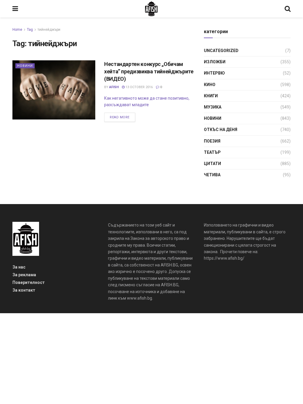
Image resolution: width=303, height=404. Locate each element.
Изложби (214, 61)
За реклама (24, 274)
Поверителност (28, 282)
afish (114, 87)
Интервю (214, 73)
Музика (212, 107)
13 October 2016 (139, 87)
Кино (209, 84)
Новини (25, 66)
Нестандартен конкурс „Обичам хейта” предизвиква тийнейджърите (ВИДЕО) (148, 71)
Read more (120, 117)
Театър (212, 152)
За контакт (23, 290)
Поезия (212, 141)
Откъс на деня (220, 129)
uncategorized (221, 50)
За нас (18, 267)
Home (17, 30)
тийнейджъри (49, 30)
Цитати (212, 163)
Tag (30, 30)
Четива (212, 174)
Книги (211, 95)
